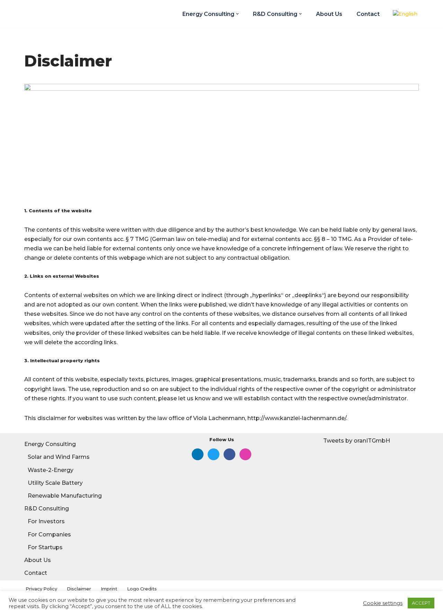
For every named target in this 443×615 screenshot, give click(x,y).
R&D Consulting (46, 508)
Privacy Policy (41, 588)
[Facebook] (229, 454)
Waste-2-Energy (50, 470)
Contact (368, 14)
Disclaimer (79, 588)
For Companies (49, 534)
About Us (329, 14)
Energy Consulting (50, 444)
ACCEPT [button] (421, 603)
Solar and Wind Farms (59, 457)
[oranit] (52, 13)
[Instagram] (245, 454)
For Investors (46, 521)
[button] (237, 13)
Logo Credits (142, 588)
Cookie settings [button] (383, 603)
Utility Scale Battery (55, 483)
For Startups (45, 547)
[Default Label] (198, 454)
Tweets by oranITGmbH (356, 440)
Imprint (109, 588)
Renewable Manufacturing (65, 495)
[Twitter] (213, 454)
